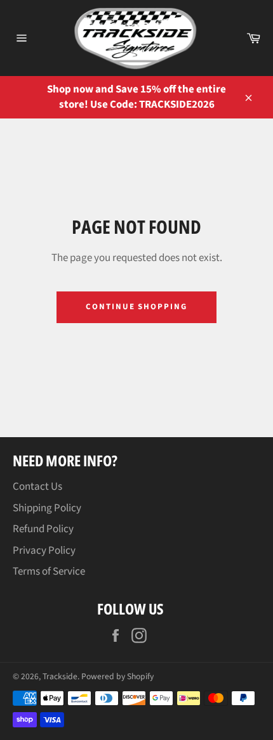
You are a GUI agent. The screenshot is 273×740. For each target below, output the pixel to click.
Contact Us (37, 486)
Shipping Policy (47, 508)
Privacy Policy (44, 550)
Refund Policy (43, 529)
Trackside (60, 676)
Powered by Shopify (117, 676)
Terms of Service (49, 571)
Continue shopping (136, 306)
